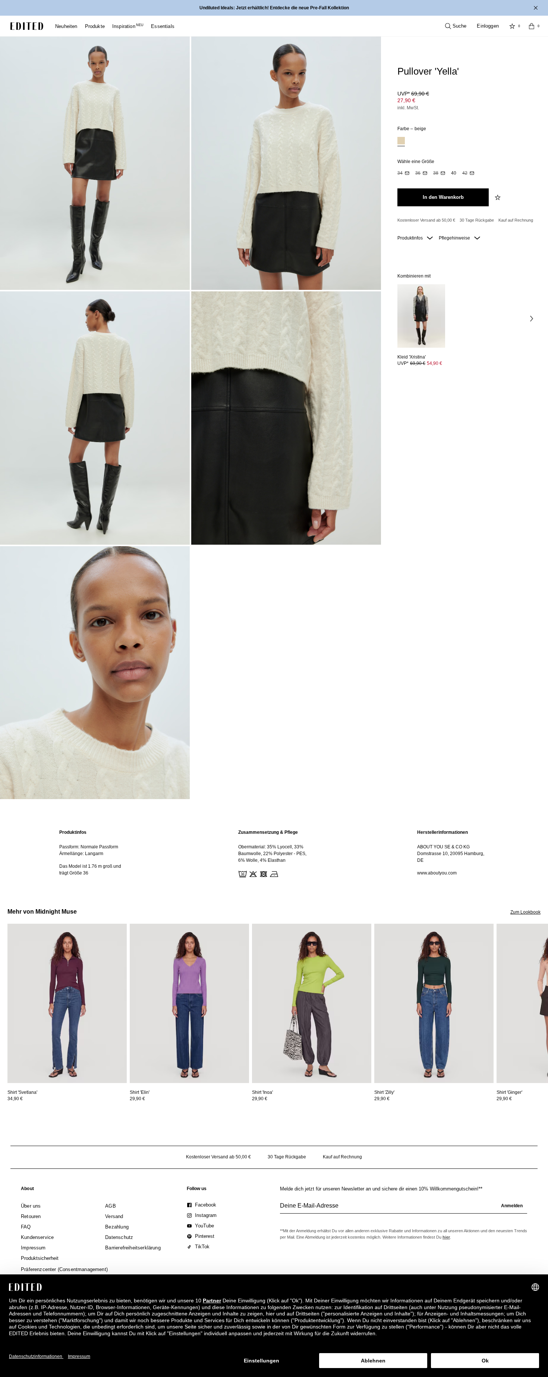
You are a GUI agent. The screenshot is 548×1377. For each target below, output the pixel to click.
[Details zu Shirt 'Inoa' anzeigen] (311, 1003)
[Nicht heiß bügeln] (273, 873)
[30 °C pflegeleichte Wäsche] (242, 873)
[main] (274, 854)
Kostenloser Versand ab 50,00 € (426, 220)
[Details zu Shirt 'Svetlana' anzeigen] (67, 1003)
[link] (27, 1190)
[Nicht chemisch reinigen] (283, 873)
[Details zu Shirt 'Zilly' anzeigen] (434, 1003)
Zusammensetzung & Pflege (268, 832)
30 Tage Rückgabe (477, 220)
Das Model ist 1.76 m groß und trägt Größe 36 (90, 870)
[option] (401, 141)
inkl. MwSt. (408, 107)
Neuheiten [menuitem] (66, 26)
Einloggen (488, 26)
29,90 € (137, 1098)
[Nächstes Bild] (532, 318)
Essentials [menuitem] (162, 26)
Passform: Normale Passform (88, 846)
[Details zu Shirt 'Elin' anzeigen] (189, 1003)
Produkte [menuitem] (95, 26)
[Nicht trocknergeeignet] (263, 873)
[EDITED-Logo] (26, 26)
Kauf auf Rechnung (515, 220)
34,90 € (15, 1098)
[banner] (274, 8)
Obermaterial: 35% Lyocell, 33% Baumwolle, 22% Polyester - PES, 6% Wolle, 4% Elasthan (272, 853)
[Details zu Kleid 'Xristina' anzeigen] (421, 316)
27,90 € (406, 100)
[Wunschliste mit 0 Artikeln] (512, 26)
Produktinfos (410, 238)
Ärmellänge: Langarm (81, 853)
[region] (95, 854)
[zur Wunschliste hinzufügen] (498, 197)
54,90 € (434, 363)
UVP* (413, 93)
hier (446, 1237)
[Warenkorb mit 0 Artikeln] (532, 26)
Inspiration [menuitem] (128, 26)
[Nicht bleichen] (252, 873)
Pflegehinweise (455, 238)
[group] (403, 1209)
